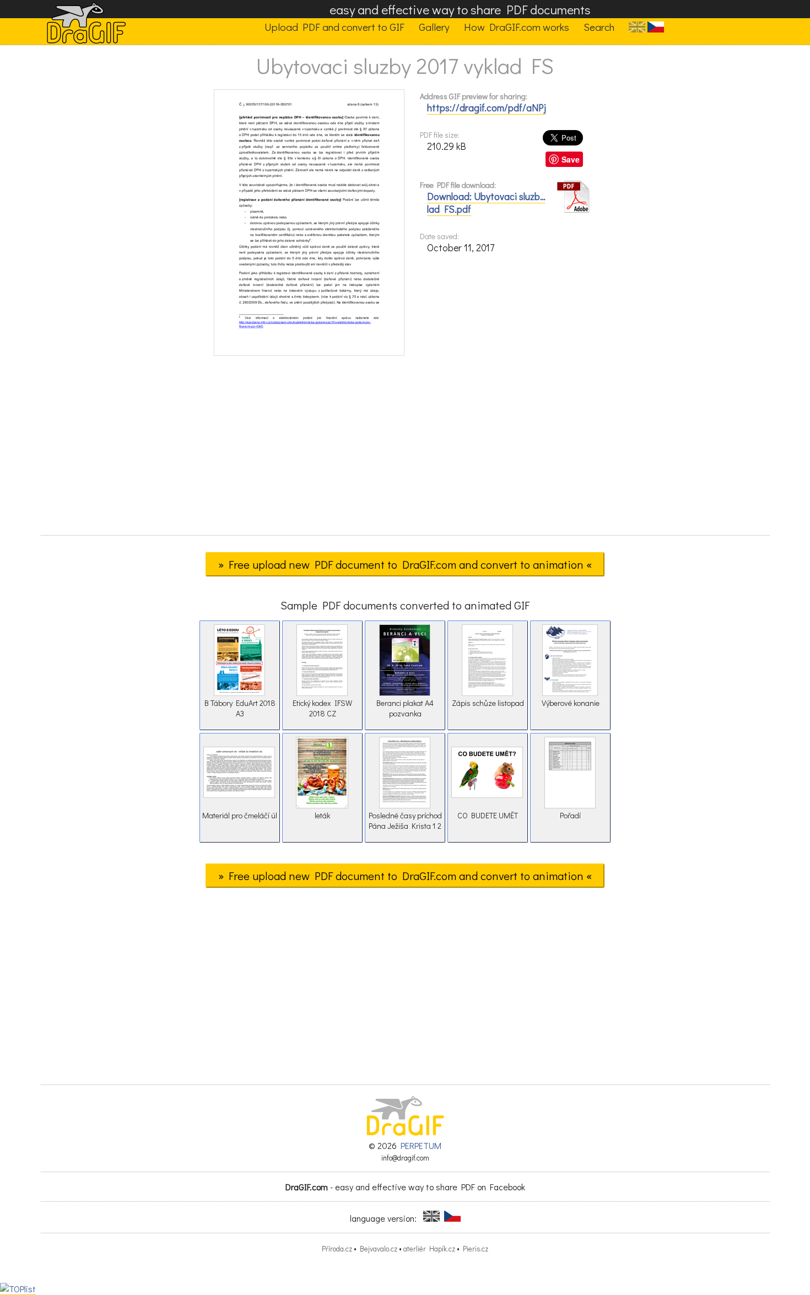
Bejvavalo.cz (378, 1249)
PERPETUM (421, 1145)
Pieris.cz (475, 1249)
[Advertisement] (405, 449)
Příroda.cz (337, 1249)
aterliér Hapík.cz (429, 1249)
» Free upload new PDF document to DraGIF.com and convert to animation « (405, 564)
